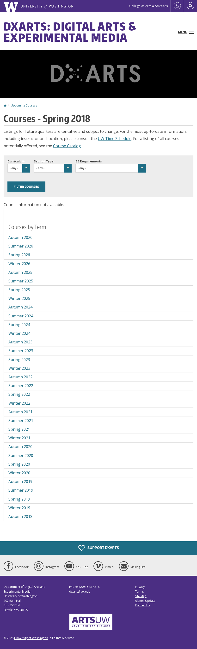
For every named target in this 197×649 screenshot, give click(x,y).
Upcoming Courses (24, 105)
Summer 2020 (20, 455)
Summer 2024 (20, 316)
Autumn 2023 (20, 342)
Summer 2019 (20, 490)
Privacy (140, 587)
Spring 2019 (19, 499)
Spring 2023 (19, 359)
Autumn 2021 (20, 412)
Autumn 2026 (20, 237)
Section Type (44, 161)
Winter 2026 (19, 263)
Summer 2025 (20, 281)
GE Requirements (88, 161)
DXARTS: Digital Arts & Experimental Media (70, 32)
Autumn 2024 (20, 307)
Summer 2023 (20, 350)
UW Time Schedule (114, 138)
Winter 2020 (19, 472)
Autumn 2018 (20, 516)
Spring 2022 (19, 394)
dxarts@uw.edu (79, 591)
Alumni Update (145, 601)
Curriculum (16, 161)
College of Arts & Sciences (148, 6)
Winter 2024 (19, 333)
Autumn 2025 (20, 272)
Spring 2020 (19, 464)
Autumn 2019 (20, 481)
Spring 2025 (19, 289)
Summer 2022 (20, 385)
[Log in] (177, 6)
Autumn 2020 (20, 446)
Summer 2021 (20, 420)
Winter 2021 (19, 438)
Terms (139, 591)
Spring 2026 (19, 254)
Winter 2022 (19, 403)
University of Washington (31, 638)
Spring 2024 (19, 324)
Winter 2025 (19, 298)
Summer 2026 (20, 246)
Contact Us (142, 605)
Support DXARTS (103, 548)
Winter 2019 (19, 507)
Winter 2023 (19, 368)
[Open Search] (190, 6)
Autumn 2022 (20, 377)
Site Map (141, 596)
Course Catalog (67, 145)
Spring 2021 (19, 429)
